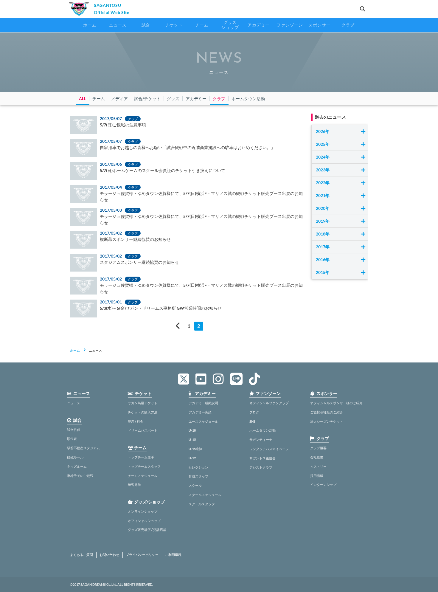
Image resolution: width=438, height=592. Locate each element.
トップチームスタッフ (144, 466)
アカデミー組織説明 (203, 403)
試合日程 (73, 430)
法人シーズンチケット (326, 421)
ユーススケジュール (203, 421)
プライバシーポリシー (142, 555)
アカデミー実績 (200, 412)
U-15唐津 (195, 449)
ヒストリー (318, 466)
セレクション (198, 467)
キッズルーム (77, 466)
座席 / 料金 (135, 421)
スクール (195, 485)
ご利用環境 (173, 555)
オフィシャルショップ (144, 521)
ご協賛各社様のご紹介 (326, 412)
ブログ (254, 412)
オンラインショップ (142, 511)
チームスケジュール (142, 476)
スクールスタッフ (202, 504)
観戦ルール (75, 457)
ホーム (75, 350)
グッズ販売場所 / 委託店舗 (147, 529)
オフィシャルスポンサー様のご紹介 (336, 403)
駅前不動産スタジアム (83, 448)
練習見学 (134, 484)
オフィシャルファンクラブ (269, 403)
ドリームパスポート (142, 430)
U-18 (192, 430)
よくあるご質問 (81, 555)
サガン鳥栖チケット (142, 403)
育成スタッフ (198, 476)
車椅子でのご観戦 (80, 476)
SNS (252, 421)
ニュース (73, 403)
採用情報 (316, 476)
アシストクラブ (260, 467)
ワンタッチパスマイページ (269, 449)
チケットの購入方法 (142, 412)
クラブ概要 (318, 448)
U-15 (192, 439)
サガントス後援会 (262, 458)
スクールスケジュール (205, 495)
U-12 (192, 458)
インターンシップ (323, 484)
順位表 (72, 439)
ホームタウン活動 (262, 430)
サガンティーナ (260, 439)
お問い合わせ (109, 555)
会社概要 (316, 457)
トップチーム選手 (141, 457)
